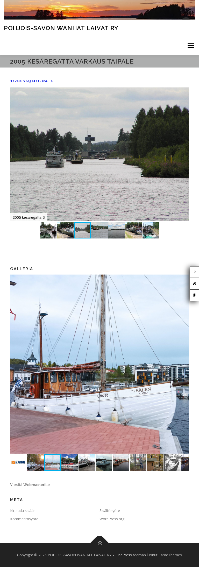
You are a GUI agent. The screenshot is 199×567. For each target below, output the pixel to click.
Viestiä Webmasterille (30, 485)
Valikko (190, 45)
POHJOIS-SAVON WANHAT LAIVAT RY (61, 27)
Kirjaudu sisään (22, 510)
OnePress (124, 554)
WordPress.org (112, 518)
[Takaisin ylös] (99, 543)
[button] (184, 92)
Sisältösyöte (110, 510)
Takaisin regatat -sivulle (31, 81)
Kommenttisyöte (24, 518)
